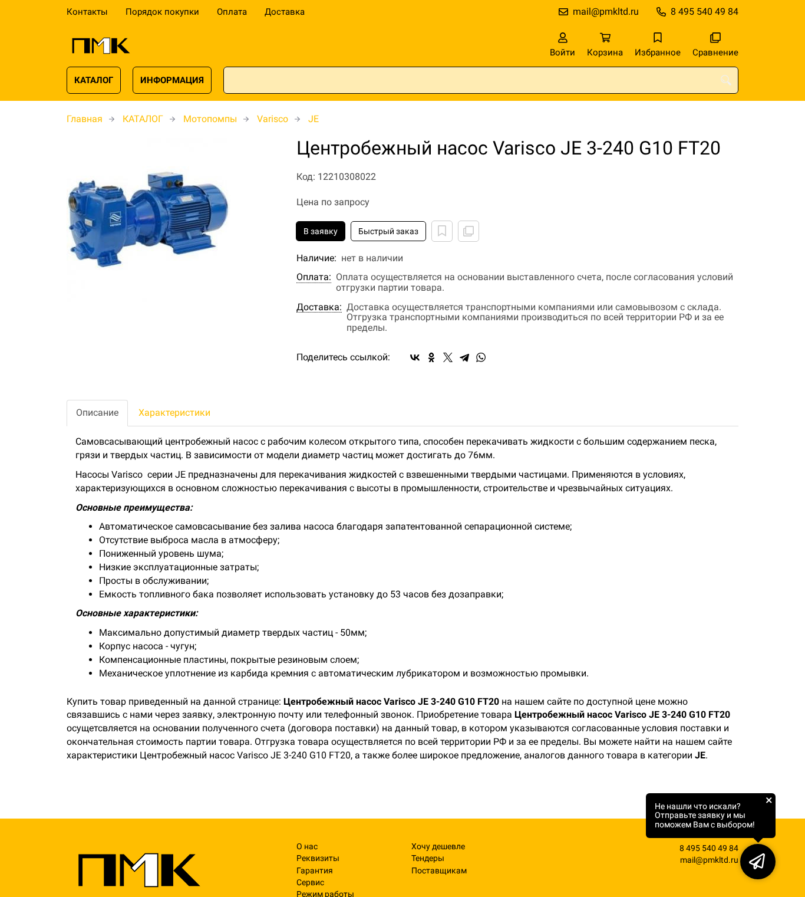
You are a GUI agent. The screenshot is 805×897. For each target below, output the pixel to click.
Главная (85, 118)
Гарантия (314, 870)
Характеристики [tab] (174, 412)
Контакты (87, 11)
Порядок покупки (162, 11)
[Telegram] (464, 357)
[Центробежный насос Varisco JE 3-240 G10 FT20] (173, 220)
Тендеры (427, 858)
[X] (448, 357)
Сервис (310, 882)
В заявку (320, 231)
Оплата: (313, 277)
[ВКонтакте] (415, 357)
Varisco (272, 118)
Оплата (232, 11)
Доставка (285, 11)
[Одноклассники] (431, 357)
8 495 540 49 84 (704, 11)
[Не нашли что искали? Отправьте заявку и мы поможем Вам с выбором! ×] (758, 861)
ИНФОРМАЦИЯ (172, 80)
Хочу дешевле (438, 846)
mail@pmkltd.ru (606, 11)
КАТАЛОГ (93, 80)
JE (313, 118)
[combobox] (480, 80)
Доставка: (319, 307)
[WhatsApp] (481, 357)
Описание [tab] (97, 412)
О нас (307, 846)
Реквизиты (317, 858)
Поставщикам (439, 870)
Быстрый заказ (388, 231)
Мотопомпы (210, 118)
